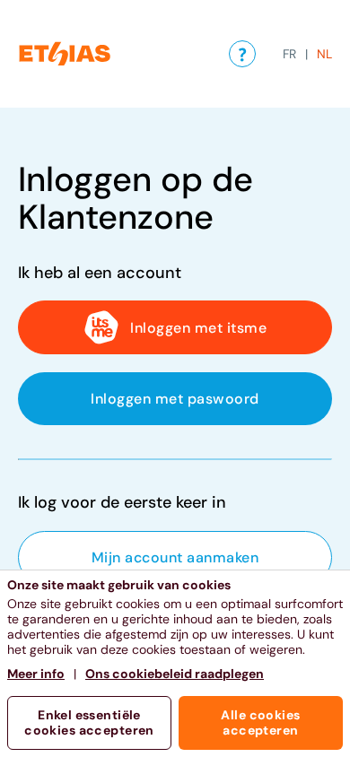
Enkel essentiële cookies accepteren (89, 722)
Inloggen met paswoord (174, 398)
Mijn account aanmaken (175, 557)
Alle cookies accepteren (260, 722)
